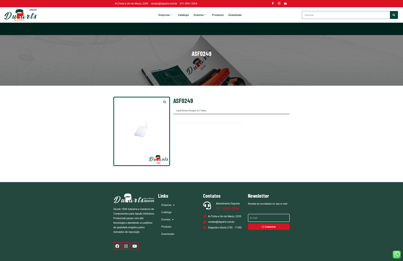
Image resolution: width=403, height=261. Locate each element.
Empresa (164, 15)
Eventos (199, 15)
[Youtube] (285, 3)
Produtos (218, 15)
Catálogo (183, 15)
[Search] (394, 15)
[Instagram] (279, 3)
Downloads (235, 15)
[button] (164, 102)
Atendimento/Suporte (228, 203)
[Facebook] (272, 3)
